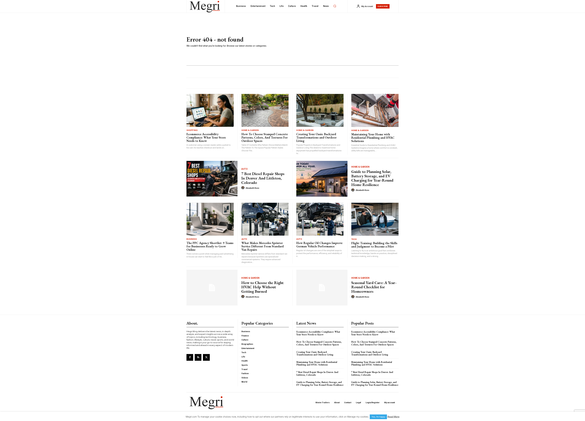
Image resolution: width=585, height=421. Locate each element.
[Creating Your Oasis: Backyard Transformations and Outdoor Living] (320, 110)
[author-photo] (243, 187)
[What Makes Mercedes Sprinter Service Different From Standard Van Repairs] (265, 219)
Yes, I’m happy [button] (378, 417)
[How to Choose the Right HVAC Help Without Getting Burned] (212, 287)
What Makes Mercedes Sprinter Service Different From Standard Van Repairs (262, 246)
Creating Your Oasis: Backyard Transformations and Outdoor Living (316, 137)
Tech (354, 239)
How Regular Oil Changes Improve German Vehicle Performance (319, 244)
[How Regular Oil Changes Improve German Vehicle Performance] (320, 219)
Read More (393, 416)
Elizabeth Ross (252, 188)
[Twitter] (206, 357)
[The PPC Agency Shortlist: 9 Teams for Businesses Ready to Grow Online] (210, 219)
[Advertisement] (337, 42)
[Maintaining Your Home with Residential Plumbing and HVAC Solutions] (375, 110)
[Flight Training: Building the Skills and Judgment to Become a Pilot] (375, 219)
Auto (244, 169)
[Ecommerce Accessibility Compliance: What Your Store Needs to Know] (210, 110)
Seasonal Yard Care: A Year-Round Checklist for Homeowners (373, 287)
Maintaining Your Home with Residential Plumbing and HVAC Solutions (372, 137)
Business (191, 239)
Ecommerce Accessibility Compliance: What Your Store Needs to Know (206, 137)
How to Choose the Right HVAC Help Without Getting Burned (262, 287)
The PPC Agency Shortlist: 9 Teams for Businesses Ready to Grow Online (209, 246)
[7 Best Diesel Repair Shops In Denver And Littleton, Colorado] (212, 179)
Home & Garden (250, 130)
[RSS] (198, 357)
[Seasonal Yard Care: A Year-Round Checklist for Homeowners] (321, 287)
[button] (335, 6)
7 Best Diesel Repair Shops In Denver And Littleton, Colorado (262, 178)
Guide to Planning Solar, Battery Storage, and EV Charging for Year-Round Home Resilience (372, 178)
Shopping (192, 130)
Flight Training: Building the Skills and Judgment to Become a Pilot (374, 244)
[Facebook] (189, 357)
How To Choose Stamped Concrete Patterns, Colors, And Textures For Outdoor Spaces (264, 137)
